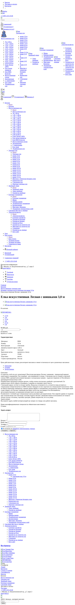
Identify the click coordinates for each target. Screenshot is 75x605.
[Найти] (1, 22)
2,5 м (6, 315)
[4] (9, 310)
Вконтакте (10, 274)
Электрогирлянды (18, 216)
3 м (6, 317)
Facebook (10, 272)
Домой (3, 567)
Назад (10, 104)
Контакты (4, 569)
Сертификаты (5, 572)
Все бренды (5, 546)
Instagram (10, 277)
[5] (11, 310)
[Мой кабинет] (2, 99)
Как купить (12, 239)
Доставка (4, 588)
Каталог (11, 106)
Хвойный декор (17, 189)
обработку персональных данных (24, 428)
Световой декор (6, 584)
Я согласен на (19, 428)
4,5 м (6, 322)
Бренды (3, 574)
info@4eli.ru (7, 268)
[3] (6, 310)
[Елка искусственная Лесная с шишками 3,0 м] (20, 301)
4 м (6, 321)
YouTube (10, 279)
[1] (2, 310)
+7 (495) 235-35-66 (7, 16)
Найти (3, 603)
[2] (4, 310)
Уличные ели (16, 154)
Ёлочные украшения (19, 198)
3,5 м (6, 319)
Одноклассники (12, 281)
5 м (6, 324)
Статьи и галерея (6, 570)
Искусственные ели (19, 111)
